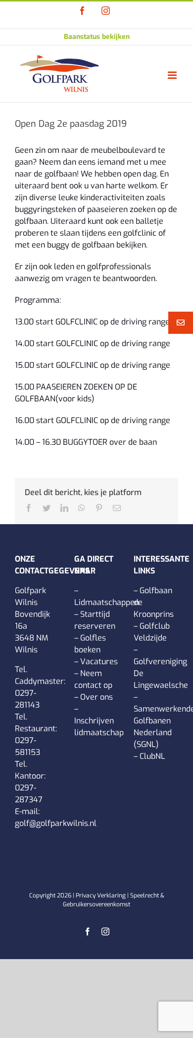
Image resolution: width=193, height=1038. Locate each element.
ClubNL (152, 756)
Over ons (96, 697)
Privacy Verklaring (101, 895)
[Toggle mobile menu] (173, 75)
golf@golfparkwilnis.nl (55, 823)
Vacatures (99, 661)
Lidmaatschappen (106, 602)
